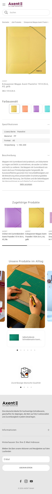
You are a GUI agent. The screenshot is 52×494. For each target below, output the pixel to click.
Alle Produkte (16, 22)
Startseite (5, 22)
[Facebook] (20, 481)
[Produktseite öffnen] (13, 217)
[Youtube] (31, 481)
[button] (26, 12)
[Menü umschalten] (4, 4)
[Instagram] (26, 481)
